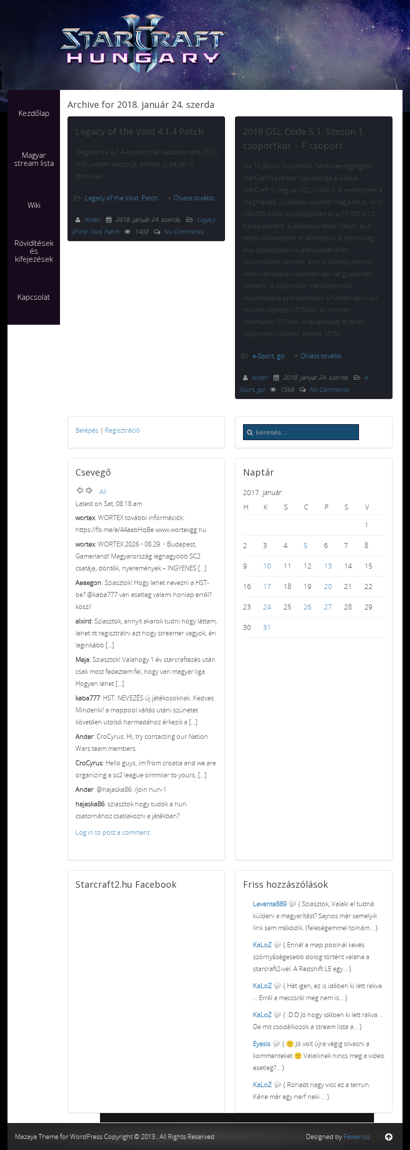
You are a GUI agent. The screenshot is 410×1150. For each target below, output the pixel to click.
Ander (93, 219)
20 (328, 586)
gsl (281, 355)
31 (267, 627)
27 (328, 606)
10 (267, 566)
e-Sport (263, 355)
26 (308, 606)
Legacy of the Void (111, 197)
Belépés (87, 430)
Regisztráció (122, 430)
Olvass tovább (194, 197)
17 (267, 586)
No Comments (184, 231)
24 (267, 606)
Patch (150, 197)
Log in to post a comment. (113, 832)
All (103, 491)
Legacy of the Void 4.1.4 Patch (140, 131)
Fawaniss (357, 1136)
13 (328, 566)
